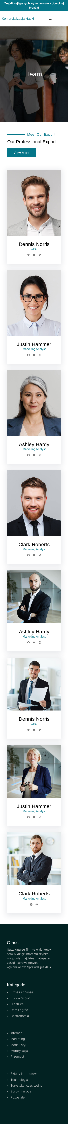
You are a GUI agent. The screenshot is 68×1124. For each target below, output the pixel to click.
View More (21, 153)
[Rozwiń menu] (50, 19)
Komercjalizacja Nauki (18, 18)
